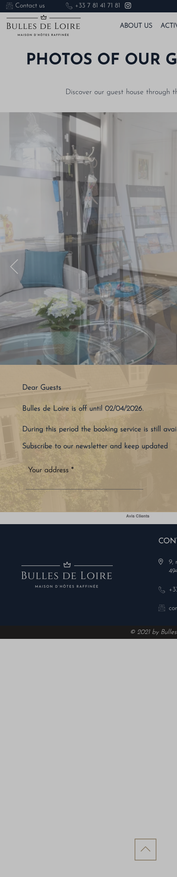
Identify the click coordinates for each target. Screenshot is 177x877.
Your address (48, 470)
